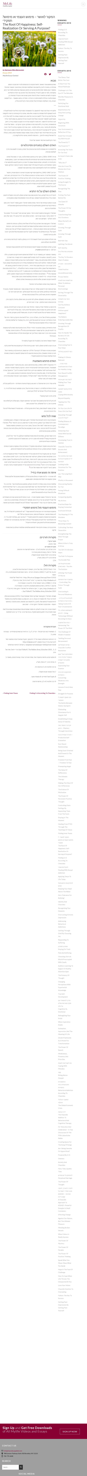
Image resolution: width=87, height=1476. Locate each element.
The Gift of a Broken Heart (65, 551)
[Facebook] (45, 74)
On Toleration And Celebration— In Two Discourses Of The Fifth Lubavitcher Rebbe (65, 1132)
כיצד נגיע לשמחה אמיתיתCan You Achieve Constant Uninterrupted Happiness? (64, 306)
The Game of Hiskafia (62, 203)
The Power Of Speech (63, 1048)
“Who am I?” (62, 163)
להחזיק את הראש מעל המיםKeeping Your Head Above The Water (65, 887)
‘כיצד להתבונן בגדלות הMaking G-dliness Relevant (65, 356)
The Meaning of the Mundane (65, 515)
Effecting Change (64, 1215)
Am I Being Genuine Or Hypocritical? (65, 1149)
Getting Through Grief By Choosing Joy (64, 933)
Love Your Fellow (64, 1285)
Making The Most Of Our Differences (65, 784)
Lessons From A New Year (65, 688)
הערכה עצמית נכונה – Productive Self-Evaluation (65, 737)
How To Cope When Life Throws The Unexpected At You (65, 1279)
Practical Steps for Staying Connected (65, 505)
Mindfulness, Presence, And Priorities (63, 1056)
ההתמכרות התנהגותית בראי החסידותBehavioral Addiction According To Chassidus (65, 1089)
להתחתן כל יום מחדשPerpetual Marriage (65, 1176)
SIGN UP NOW (70, 1431)
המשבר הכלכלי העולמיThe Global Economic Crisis (65, 1104)
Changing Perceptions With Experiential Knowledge (64, 986)
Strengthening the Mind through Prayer (64, 536)
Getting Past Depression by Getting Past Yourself (63, 59)
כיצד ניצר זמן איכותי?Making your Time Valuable (65, 382)
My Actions (62, 501)
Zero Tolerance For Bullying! (65, 896)
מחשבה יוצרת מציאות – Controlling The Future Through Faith (65, 583)
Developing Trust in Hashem (65, 441)
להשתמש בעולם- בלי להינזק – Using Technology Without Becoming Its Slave (65, 614)
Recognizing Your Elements (64, 909)
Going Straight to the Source (64, 183)
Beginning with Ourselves (63, 124)
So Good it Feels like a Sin (65, 157)
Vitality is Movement (65, 480)
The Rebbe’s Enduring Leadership (65, 318)
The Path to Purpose (65, 556)
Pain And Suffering (64, 953)
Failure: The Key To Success (65, 49)
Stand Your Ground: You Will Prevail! (65, 137)
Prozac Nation (63, 277)
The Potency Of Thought (63, 976)
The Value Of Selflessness (62, 771)
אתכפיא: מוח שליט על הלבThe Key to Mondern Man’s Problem (65, 255)
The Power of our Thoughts (64, 209)
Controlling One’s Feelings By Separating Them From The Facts (64, 809)
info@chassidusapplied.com (13, 1451)
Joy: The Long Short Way (65, 475)
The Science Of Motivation (63, 791)
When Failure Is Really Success (63, 1235)
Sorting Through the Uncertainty (65, 294)
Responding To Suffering (63, 941)
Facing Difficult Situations (63, 491)
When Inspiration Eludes (64, 1023)
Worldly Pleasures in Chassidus (65, 98)
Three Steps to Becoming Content (64, 522)
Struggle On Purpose (65, 694)
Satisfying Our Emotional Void (63, 104)
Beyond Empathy (64, 398)
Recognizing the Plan (64, 190)
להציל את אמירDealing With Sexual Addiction (65, 42)
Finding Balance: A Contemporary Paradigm (64, 424)
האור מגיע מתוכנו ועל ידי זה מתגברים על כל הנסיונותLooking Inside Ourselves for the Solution (65, 463)
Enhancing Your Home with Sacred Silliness (64, 433)
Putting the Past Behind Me (64, 196)
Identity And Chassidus (62, 903)
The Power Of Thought (63, 1183)
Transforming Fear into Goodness (64, 216)
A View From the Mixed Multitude (64, 85)
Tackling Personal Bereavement (64, 639)
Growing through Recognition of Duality (64, 326)
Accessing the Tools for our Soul (65, 151)
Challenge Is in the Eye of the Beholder (65, 91)
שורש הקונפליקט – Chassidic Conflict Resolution (64, 647)
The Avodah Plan (64, 560)
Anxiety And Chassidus (62, 1163)
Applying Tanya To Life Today (64, 878)
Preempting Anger (64, 766)
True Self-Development (63, 995)
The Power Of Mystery (63, 1242)
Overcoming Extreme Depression (65, 916)
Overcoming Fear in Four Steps (65, 346)
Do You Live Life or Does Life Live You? (65, 409)
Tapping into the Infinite (64, 403)
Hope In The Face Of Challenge (65, 1271)
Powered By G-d (64, 1155)
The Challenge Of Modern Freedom (64, 633)
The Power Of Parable (63, 1248)
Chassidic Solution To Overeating (65, 1290)
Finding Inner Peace (11, 693)
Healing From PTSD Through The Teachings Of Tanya (65, 827)
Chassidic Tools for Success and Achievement (65, 449)
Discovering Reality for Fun (65, 485)
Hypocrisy (61, 119)
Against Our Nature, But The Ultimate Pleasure (65, 1221)
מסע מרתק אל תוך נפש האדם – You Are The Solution (65, 566)
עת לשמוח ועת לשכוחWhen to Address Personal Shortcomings (65, 284)
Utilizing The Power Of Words (65, 574)
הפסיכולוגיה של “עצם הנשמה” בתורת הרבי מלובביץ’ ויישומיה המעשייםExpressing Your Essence (65, 661)
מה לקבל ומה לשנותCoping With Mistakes (65, 1066)
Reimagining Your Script (64, 1017)
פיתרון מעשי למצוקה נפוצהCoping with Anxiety (65, 392)
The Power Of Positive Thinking (64, 1255)
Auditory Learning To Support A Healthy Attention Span (65, 968)
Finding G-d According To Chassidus (42, 693)
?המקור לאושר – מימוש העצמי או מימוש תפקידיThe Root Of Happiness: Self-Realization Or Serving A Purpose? (65, 845)
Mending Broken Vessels (64, 1229)
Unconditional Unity (65, 273)
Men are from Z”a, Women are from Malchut (64, 169)
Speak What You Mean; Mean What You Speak (64, 1263)
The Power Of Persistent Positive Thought (65, 799)
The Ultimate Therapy (62, 778)
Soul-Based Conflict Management (65, 374)
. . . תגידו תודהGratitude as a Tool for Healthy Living (65, 366)
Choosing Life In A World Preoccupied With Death (65, 959)
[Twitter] (50, 74)
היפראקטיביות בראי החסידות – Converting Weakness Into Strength (64, 677)
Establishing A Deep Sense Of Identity (65, 720)
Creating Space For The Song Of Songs (65, 1143)
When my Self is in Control (64, 222)
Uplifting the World (65, 244)
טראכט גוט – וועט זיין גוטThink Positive (65, 266)
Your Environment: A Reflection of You (65, 130)
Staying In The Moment (63, 819)
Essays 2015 (7, 73)
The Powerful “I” (64, 142)
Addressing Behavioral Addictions (62, 924)
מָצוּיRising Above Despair (62, 1075)
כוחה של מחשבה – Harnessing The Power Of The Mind (65, 625)
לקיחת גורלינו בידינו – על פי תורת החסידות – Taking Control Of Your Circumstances (65, 602)
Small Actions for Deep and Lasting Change (64, 112)
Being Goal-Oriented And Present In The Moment (65, 753)
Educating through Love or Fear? (65, 416)
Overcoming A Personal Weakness (65, 593)
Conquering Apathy (65, 497)
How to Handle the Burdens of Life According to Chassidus (65, 337)
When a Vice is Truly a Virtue (65, 544)
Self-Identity (62, 248)
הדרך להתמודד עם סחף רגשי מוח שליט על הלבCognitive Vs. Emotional (64, 1006)
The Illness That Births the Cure (63, 78)
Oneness (61, 1158)
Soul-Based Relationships (63, 745)
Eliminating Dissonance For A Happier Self (64, 712)
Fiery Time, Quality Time (65, 1170)
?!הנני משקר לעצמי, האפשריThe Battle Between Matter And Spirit (65, 701)
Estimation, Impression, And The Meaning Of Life (65, 1031)
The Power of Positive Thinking (64, 177)
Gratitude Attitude (64, 511)
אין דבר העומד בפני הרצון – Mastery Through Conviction (65, 728)
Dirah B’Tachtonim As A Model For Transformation (64, 1040)
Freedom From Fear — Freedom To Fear (65, 761)
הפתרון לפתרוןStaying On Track (64, 947)
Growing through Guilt (64, 229)
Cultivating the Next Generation (65, 528)
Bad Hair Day (63, 241)
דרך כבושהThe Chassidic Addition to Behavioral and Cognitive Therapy (64, 1117)
